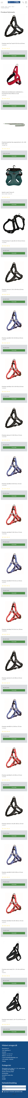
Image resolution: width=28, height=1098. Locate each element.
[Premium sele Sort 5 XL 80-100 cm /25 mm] (14, 808)
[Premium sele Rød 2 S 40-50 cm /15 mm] (14, 517)
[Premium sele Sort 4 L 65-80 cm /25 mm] (14, 663)
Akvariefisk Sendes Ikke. (7, 1075)
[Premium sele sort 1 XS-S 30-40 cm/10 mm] (14, 274)
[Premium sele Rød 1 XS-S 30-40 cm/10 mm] (14, 371)
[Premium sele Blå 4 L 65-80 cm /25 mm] (14, 711)
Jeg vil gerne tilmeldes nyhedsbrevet (13, 1091)
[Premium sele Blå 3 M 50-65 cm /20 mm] (14, 566)
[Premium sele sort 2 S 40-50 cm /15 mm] (14, 420)
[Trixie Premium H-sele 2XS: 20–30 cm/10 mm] (14, 226)
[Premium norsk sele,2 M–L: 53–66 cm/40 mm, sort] (14, 954)
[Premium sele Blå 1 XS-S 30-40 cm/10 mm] (14, 323)
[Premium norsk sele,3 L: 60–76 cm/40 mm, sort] (14, 1004)
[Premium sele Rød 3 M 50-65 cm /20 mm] (14, 614)
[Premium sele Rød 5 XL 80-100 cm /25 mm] (14, 906)
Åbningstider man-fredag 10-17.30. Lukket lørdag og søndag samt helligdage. (13, 1069)
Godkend (14, 1094)
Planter (3, 1077)
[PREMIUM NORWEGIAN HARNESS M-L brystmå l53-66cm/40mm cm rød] (14, 77)
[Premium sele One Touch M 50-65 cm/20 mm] (14, 28)
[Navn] (14, 1086)
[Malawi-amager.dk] (14, 2)
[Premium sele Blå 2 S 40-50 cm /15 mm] (14, 469)
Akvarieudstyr (5, 1073)
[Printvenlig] (26, 6)
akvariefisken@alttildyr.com (11, 1057)
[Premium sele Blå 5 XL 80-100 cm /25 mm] (14, 857)
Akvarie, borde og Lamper (8, 1071)
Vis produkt (14, 55)
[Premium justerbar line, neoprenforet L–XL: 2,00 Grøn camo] (14, 127)
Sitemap (4, 1061)
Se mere (4, 1078)
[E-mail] (14, 1089)
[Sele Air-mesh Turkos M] (14, 177)
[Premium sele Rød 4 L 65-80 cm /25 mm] (14, 760)
